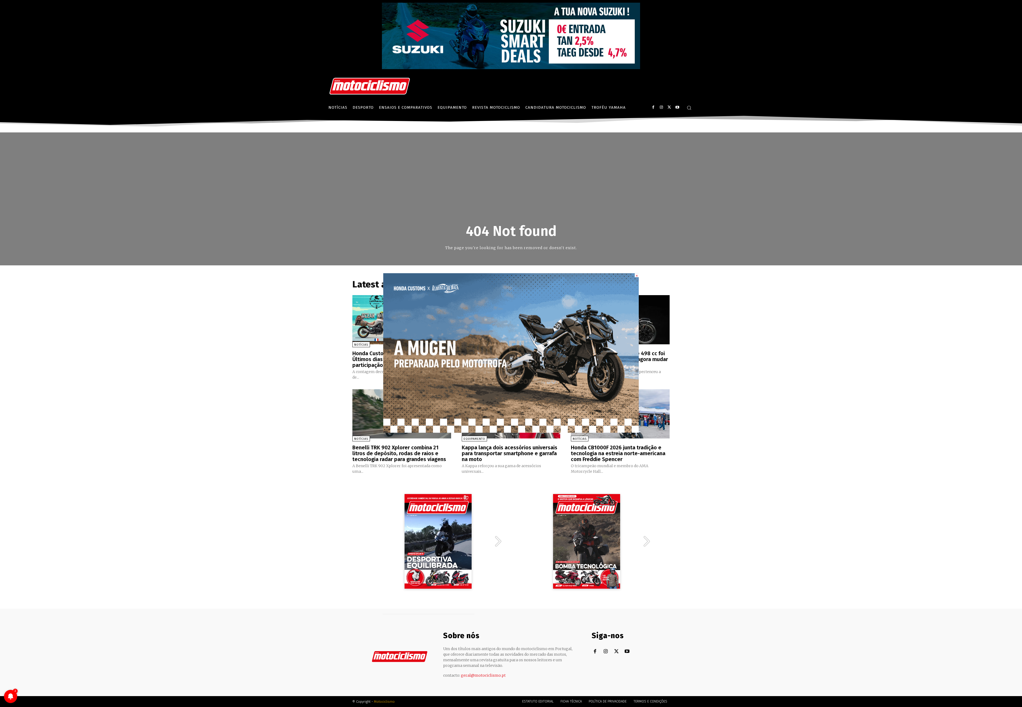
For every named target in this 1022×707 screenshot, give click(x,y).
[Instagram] (661, 107)
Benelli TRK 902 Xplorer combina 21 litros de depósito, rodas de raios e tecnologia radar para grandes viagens (399, 453)
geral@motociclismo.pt (483, 675)
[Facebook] (653, 107)
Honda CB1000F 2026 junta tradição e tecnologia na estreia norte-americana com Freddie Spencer (618, 453)
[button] (689, 108)
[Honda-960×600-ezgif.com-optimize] (511, 431)
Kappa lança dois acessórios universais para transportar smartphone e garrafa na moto (509, 453)
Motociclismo (384, 702)
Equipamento (474, 439)
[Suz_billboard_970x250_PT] (511, 67)
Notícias (361, 344)
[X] (669, 107)
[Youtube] (677, 107)
